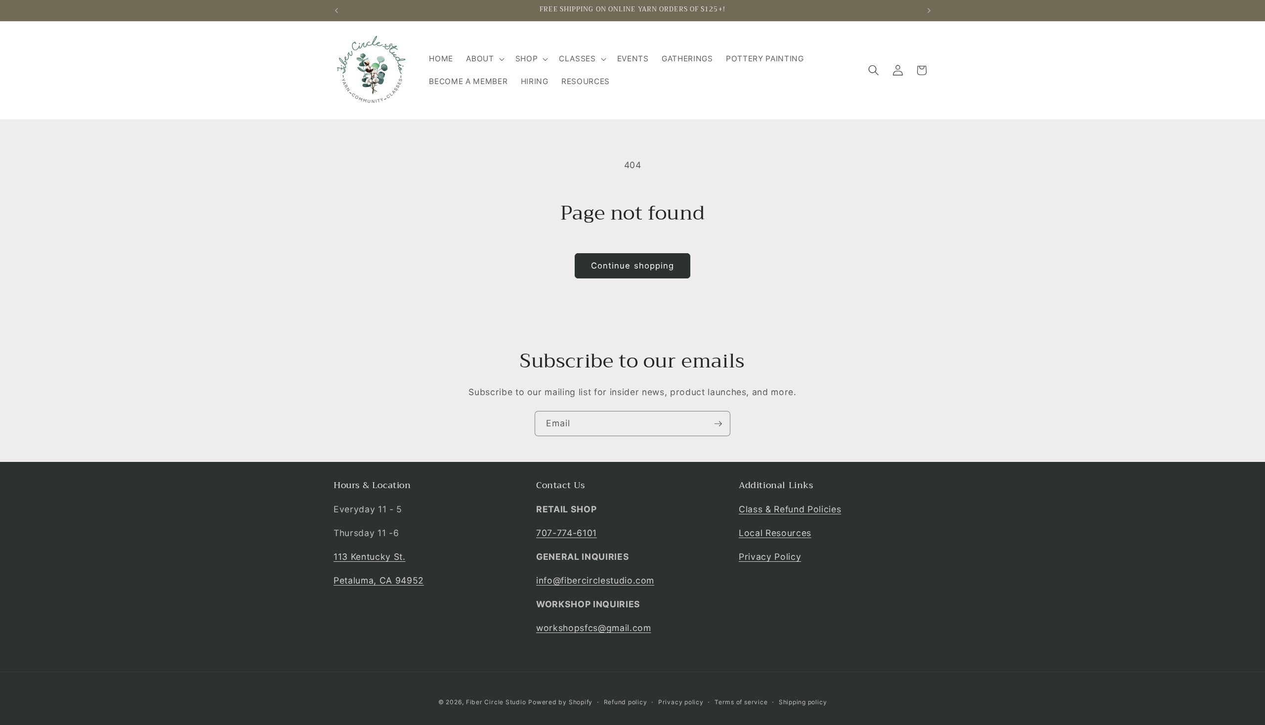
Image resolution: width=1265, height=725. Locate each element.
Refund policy (625, 702)
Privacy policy (681, 702)
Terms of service (741, 702)
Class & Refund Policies (790, 509)
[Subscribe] (718, 424)
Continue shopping (633, 266)
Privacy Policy (770, 556)
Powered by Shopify (560, 702)
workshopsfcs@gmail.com (593, 628)
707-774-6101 (566, 533)
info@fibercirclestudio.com (595, 580)
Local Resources (775, 533)
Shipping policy (803, 702)
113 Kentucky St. (370, 556)
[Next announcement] (929, 10)
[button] (484, 58)
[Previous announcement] (336, 10)
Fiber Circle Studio (496, 702)
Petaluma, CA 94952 (379, 580)
